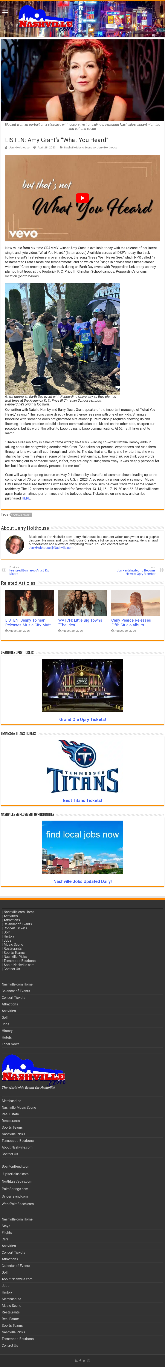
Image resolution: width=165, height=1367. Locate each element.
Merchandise (11, 1101)
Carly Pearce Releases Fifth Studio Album (131, 622)
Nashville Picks (15, 957)
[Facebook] (80, 1360)
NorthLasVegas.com (17, 1181)
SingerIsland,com (15, 1196)
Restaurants (13, 949)
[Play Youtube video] (82, 198)
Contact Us (12, 969)
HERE (26, 498)
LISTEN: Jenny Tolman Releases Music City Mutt (28, 622)
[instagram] (88, 1360)
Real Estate (10, 1114)
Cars (5, 1239)
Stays (6, 1226)
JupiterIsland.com (15, 1174)
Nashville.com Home (19, 912)
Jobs (7, 940)
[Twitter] (84, 1360)
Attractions (12, 920)
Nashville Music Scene (19, 1107)
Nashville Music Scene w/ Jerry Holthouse (90, 147)
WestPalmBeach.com (18, 1204)
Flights (7, 1233)
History (9, 936)
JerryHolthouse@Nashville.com (51, 548)
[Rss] (76, 1360)
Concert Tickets (15, 928)
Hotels (7, 1037)
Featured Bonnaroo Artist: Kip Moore (29, 571)
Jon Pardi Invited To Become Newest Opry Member (136, 571)
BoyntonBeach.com (16, 1166)
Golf (7, 932)
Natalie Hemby (22, 514)
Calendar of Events (18, 924)
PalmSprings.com (15, 1189)
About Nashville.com (19, 965)
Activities (11, 916)
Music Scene (13, 944)
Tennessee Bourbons (20, 961)
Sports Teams (14, 953)
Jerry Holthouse (19, 147)
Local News (11, 1044)
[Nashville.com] (82, 19)
